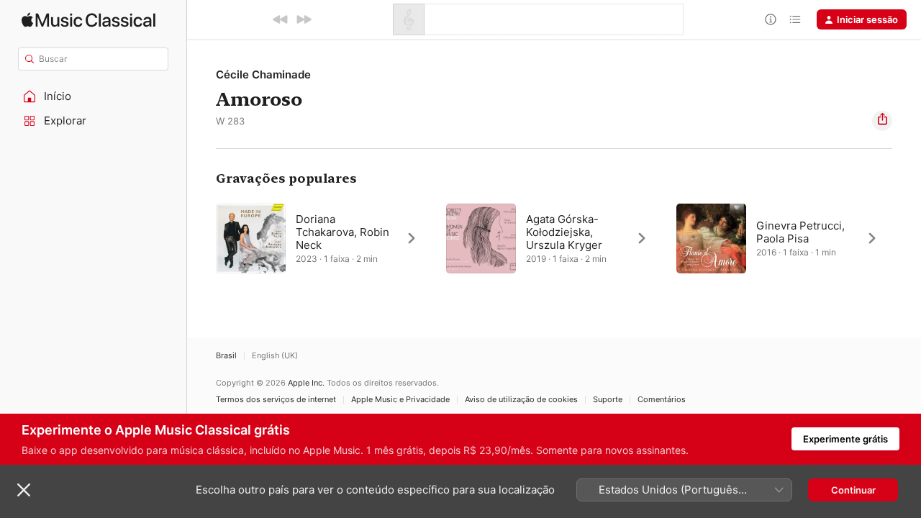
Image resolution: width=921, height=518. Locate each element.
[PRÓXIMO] (303, 19)
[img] (88, 20)
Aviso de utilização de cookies (521, 400)
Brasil (226, 356)
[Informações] (770, 19)
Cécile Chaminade (263, 74)
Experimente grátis (845, 439)
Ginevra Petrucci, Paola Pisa (800, 232)
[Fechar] (23, 489)
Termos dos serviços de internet (276, 400)
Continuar (853, 490)
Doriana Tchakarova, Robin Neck (342, 232)
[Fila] (795, 19)
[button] (93, 96)
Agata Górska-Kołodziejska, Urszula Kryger (564, 232)
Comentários (662, 400)
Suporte (607, 400)
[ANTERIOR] (280, 19)
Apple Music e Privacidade (400, 400)
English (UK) (275, 356)
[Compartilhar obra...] (882, 121)
